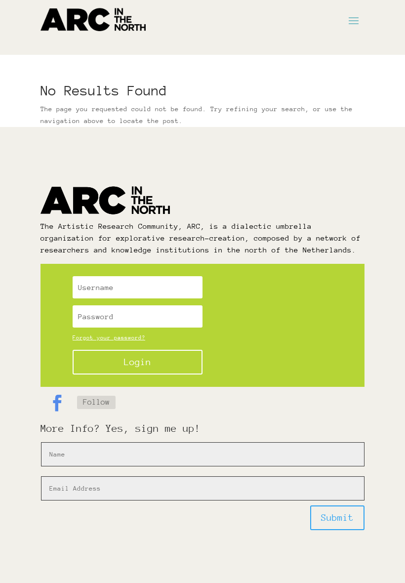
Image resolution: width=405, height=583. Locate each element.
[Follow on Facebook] (56, 403)
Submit (337, 517)
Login (137, 362)
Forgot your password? (109, 337)
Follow (96, 402)
